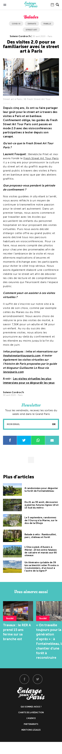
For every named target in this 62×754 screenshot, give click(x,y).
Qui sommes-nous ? (31, 707)
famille (47, 23)
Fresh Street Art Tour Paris (41, 158)
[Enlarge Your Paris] (31, 6)
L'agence (31, 718)
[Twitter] (37, 679)
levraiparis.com (13, 372)
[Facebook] (24, 679)
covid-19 (16, 23)
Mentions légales (31, 730)
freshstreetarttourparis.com (21, 355)
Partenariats (31, 724)
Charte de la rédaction (31, 712)
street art (31, 29)
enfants (32, 23)
